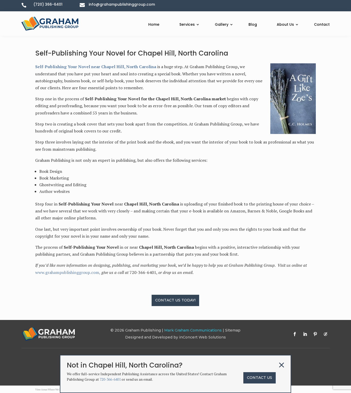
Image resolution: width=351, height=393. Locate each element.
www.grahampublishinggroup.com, (67, 272)
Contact (322, 24)
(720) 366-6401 (47, 4)
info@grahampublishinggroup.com (122, 4)
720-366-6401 (110, 379)
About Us (285, 24)
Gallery (221, 24)
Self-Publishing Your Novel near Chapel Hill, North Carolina (95, 66)
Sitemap (233, 330)
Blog (252, 24)
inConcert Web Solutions (202, 337)
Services (187, 24)
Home (153, 24)
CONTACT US (259, 377)
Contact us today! (175, 300)
